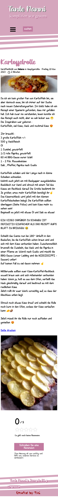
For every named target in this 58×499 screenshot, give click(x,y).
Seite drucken (8, 330)
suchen (28, 29)
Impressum (14, 487)
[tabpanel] (24, 487)
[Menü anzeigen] (13, 29)
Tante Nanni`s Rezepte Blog (28, 480)
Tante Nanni (26, 9)
